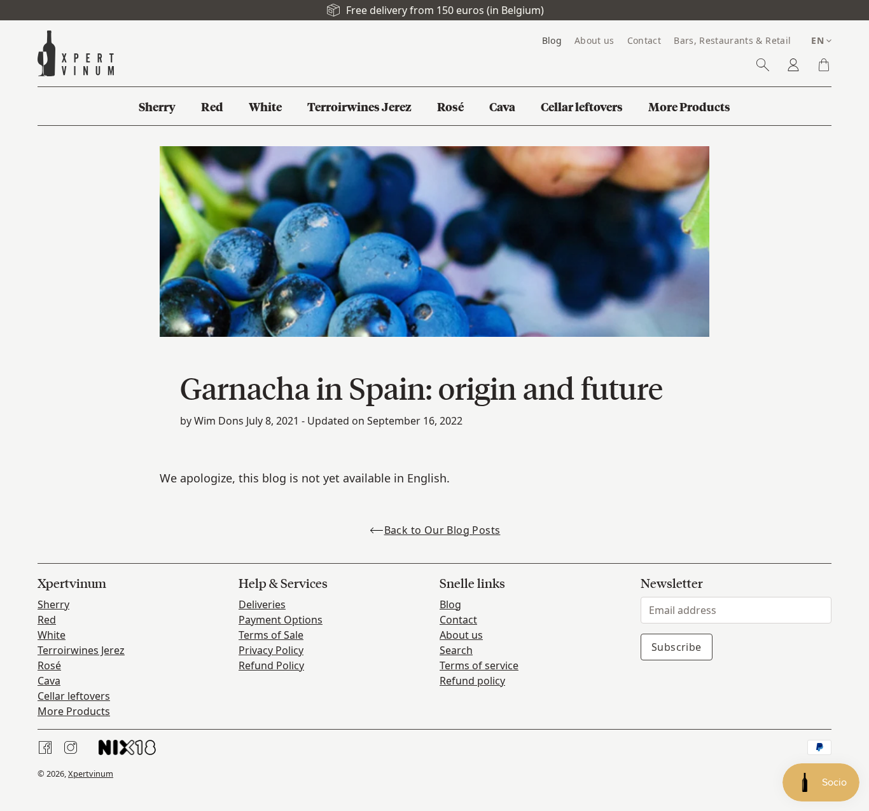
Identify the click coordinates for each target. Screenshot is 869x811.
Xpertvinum (90, 773)
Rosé (49, 665)
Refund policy (472, 681)
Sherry (53, 604)
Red (47, 620)
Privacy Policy (271, 650)
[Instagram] (70, 747)
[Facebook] (45, 747)
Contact (458, 620)
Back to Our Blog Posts (442, 530)
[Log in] (793, 64)
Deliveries (262, 604)
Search (456, 650)
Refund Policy (271, 665)
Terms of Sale (271, 635)
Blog (450, 604)
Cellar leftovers (74, 696)
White (52, 635)
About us (461, 635)
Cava (49, 681)
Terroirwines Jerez (81, 650)
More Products (74, 711)
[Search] (762, 64)
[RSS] (127, 747)
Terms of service (479, 665)
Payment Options (281, 620)
